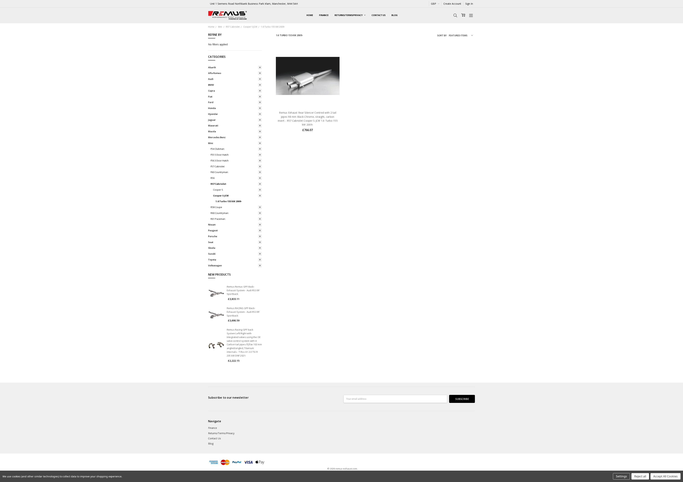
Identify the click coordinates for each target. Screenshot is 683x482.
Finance (324, 15)
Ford (210, 102)
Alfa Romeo (214, 73)
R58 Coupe (216, 207)
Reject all (640, 476)
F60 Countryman (219, 172)
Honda (212, 108)
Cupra (211, 90)
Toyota (212, 259)
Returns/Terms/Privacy (349, 15)
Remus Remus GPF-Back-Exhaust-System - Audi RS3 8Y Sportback (243, 290)
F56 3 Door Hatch (220, 160)
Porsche (212, 236)
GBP (434, 3)
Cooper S (218, 189)
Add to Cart (307, 92)
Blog (394, 15)
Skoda (211, 247)
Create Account (452, 3)
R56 (213, 178)
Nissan (212, 224)
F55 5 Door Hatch (220, 154)
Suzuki (212, 253)
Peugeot (213, 230)
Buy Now (308, 100)
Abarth (212, 67)
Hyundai (213, 114)
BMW (211, 84)
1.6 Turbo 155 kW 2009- (229, 201)
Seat (210, 242)
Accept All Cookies (665, 476)
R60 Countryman (219, 213)
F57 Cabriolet (217, 166)
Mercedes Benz (217, 137)
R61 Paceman (218, 218)
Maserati (213, 125)
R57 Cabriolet (218, 183)
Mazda (212, 131)
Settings (621, 476)
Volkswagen (215, 265)
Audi (210, 79)
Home (309, 15)
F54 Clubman (217, 148)
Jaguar (212, 119)
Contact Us (378, 15)
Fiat (210, 96)
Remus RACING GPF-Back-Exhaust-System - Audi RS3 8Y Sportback (243, 312)
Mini (210, 143)
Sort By (442, 35)
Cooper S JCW (221, 195)
